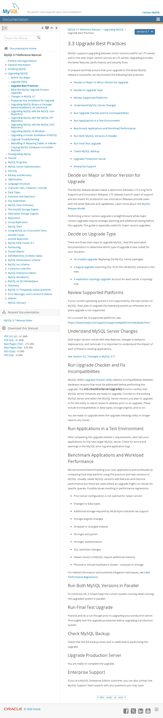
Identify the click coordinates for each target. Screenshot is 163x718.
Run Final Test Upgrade (87, 143)
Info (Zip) (9, 355)
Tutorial (12, 158)
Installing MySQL (17, 69)
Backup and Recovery (20, 175)
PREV (101, 697)
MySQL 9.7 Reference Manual (84, 29)
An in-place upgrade (85, 259)
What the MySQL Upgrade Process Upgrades (30, 91)
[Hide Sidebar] (5, 28)
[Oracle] (13, 709)
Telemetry (13, 285)
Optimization (15, 179)
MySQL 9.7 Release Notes (18, 320)
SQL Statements (17, 201)
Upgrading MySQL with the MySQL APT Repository (32, 119)
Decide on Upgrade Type (88, 90)
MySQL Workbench (18, 277)
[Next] (56, 28)
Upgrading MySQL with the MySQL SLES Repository (33, 126)
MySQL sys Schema (18, 264)
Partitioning (14, 247)
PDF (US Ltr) (10, 336)
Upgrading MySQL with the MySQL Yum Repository (32, 113)
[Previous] (42, 28)
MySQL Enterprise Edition (22, 273)
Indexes (12, 298)
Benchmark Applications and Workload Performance (105, 128)
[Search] (39, 38)
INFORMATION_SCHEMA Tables (25, 256)
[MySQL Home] (11, 8)
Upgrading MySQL (18, 73)
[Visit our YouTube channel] (148, 712)
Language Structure (19, 183)
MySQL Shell (15, 226)
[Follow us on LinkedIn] (140, 712)
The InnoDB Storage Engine (23, 209)
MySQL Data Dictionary (21, 205)
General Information (19, 65)
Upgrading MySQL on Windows (28, 131)
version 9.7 (143, 31)
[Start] (47, 28)
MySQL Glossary (17, 302)
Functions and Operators (21, 196)
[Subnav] (6, 65)
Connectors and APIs (19, 268)
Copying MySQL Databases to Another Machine (32, 149)
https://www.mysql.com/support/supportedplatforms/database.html (109, 322)
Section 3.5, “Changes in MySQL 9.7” (94, 356)
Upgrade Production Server (90, 159)
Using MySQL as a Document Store (27, 230)
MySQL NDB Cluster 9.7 (21, 243)
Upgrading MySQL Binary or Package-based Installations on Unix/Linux (31, 106)
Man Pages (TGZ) (13, 343)
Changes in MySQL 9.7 (23, 96)
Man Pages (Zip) (13, 347)
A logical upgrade (84, 267)
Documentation (15, 19)
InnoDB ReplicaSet (18, 239)
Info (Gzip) (9, 351)
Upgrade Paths (19, 81)
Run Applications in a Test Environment (97, 120)
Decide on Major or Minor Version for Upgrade (101, 82)
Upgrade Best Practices (24, 85)
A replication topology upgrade (92, 279)
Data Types (14, 192)
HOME (109, 697)
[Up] (51, 28)
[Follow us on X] (133, 712)
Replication (14, 218)
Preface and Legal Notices (22, 61)
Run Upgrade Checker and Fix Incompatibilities (101, 113)
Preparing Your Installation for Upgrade (32, 100)
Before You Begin (20, 77)
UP (115, 697)
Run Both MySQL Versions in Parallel (95, 136)
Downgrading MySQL (19, 154)
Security (12, 171)
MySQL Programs (17, 162)
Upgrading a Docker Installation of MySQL (34, 135)
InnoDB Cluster (16, 235)
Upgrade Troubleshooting (25, 139)
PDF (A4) (9, 340)
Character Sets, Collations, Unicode (27, 188)
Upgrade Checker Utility (99, 380)
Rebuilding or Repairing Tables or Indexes (33, 143)
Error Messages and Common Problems (30, 294)
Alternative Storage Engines (23, 213)
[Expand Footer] (156, 709)
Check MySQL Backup (86, 151)
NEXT (121, 697)
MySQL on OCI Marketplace (23, 281)
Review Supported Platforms (91, 97)
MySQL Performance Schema (24, 260)
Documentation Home (23, 48)
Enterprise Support (85, 166)
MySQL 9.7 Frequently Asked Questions (29, 289)
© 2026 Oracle (32, 709)
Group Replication (18, 222)
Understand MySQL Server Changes (95, 105)
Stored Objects (16, 251)
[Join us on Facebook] (126, 712)
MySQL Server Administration (24, 166)
